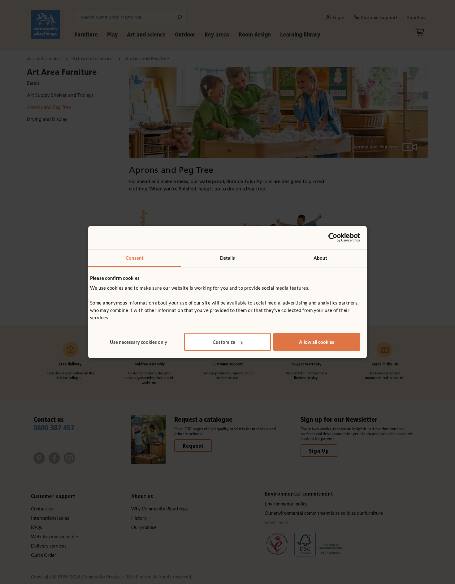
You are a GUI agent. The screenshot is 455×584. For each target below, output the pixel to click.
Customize (224, 342)
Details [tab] (227, 258)
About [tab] (320, 258)
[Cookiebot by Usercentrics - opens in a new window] (333, 237)
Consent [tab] (135, 258)
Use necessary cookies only (138, 342)
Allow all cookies (316, 342)
